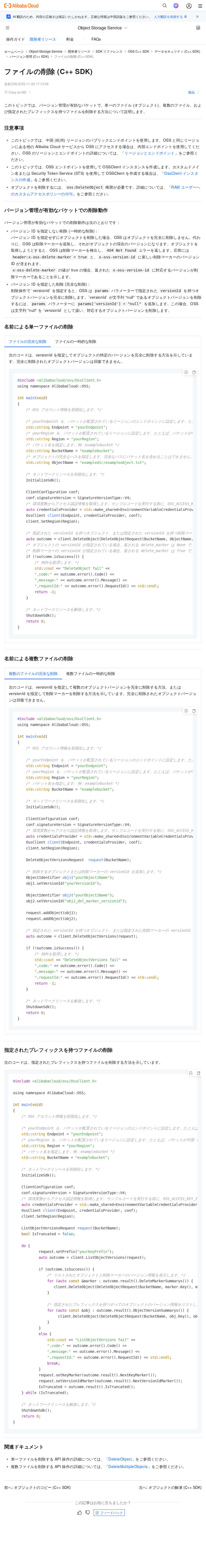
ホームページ (14, 51)
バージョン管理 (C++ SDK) (29, 56)
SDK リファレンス (109, 51)
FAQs (96, 39)
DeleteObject (120, 1459)
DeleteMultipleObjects (128, 1466)
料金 (70, 39)
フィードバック (111, 1512)
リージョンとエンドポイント (149, 153)
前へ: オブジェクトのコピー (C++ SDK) (37, 1487)
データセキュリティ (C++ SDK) (177, 51)
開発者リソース (43, 39)
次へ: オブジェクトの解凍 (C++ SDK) (170, 1487)
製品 (191, 92)
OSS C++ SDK (138, 51)
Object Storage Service (45, 51)
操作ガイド (15, 39)
